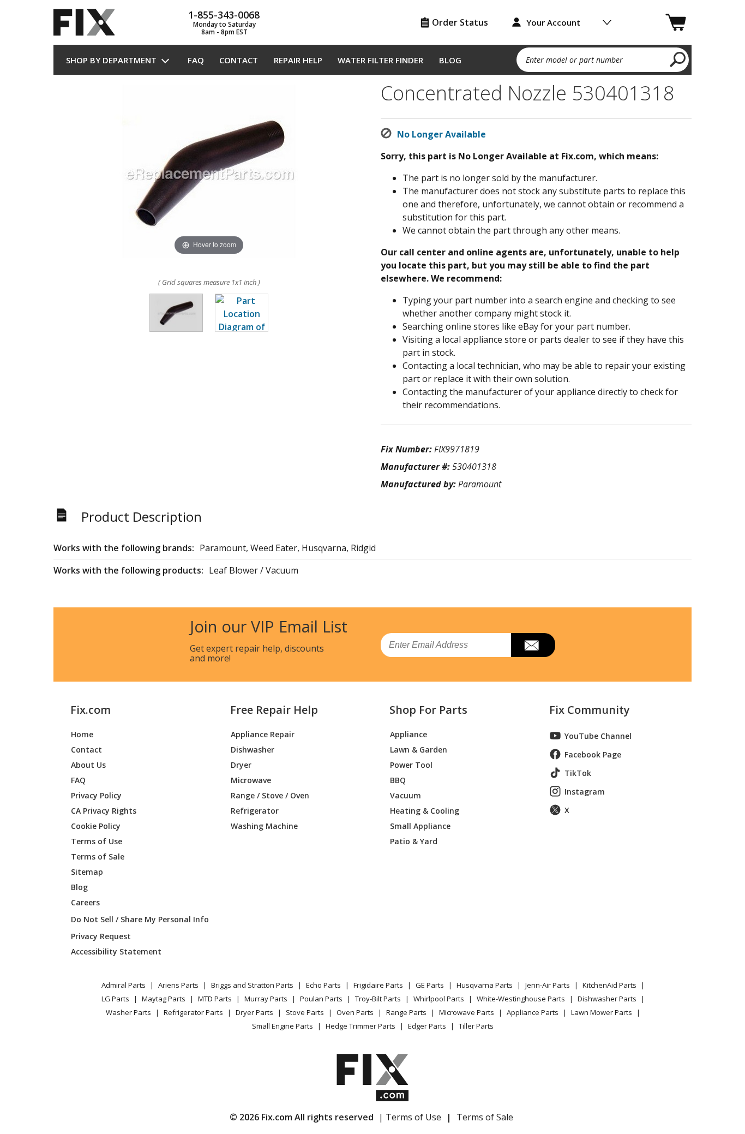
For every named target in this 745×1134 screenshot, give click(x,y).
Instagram (584, 791)
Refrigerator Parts (193, 1012)
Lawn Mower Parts (601, 1012)
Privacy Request (101, 935)
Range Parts (406, 1012)
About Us (88, 764)
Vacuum (405, 795)
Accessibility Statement (116, 951)
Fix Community (589, 710)
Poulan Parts (321, 999)
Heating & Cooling (424, 810)
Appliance (408, 734)
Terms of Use (96, 840)
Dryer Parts (254, 1012)
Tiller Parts (476, 1026)
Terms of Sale (97, 856)
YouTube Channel (598, 736)
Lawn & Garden (418, 749)
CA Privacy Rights (103, 810)
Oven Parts (355, 1012)
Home (82, 734)
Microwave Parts (466, 1012)
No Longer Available (441, 134)
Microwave (251, 779)
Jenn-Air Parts (547, 985)
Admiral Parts (123, 985)
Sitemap (87, 871)
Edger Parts (427, 1026)
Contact (238, 60)
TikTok (577, 773)
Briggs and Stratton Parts (252, 985)
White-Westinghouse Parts (521, 999)
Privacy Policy (96, 795)
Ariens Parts (178, 985)
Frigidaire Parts (378, 985)
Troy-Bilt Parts (378, 999)
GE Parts (430, 985)
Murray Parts (265, 999)
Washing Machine (264, 825)
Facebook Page (592, 754)
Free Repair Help (274, 710)
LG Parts (115, 999)
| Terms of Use (409, 1117)
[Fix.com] (88, 22)
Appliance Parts (532, 1012)
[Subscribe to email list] (533, 645)
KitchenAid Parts (609, 985)
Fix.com (90, 710)
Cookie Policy (96, 825)
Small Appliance (420, 825)
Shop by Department (111, 60)
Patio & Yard (413, 840)
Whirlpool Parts (438, 999)
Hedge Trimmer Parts (360, 1026)
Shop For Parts (428, 710)
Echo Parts (323, 985)
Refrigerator (255, 810)
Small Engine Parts (282, 1026)
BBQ (398, 779)
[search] (678, 59)
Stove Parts (305, 1012)
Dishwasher (252, 749)
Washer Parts (128, 1012)
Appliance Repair (263, 734)
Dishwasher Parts (607, 999)
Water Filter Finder (380, 60)
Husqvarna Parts (484, 985)
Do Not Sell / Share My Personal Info (135, 919)
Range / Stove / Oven (270, 795)
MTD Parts (215, 999)
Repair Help (298, 60)
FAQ (196, 60)
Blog (450, 60)
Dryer (241, 764)
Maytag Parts (163, 999)
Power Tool (411, 764)
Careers (85, 902)
